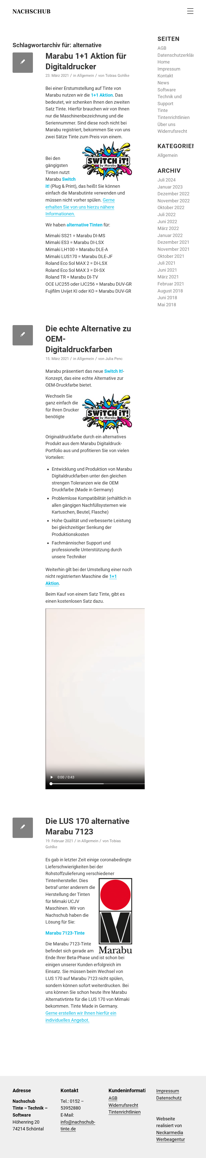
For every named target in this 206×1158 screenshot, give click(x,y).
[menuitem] (187, 11)
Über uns (166, 124)
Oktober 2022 (171, 207)
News (163, 82)
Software (167, 89)
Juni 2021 (167, 270)
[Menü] (187, 11)
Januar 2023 (170, 187)
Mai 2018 (167, 304)
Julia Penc (114, 358)
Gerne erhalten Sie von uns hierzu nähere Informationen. (80, 206)
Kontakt (165, 75)
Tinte (163, 110)
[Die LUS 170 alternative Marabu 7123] (23, 828)
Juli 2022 (167, 214)
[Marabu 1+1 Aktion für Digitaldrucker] (23, 62)
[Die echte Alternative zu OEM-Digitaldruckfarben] (23, 335)
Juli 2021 (167, 263)
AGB (162, 48)
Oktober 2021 (171, 256)
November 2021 (174, 249)
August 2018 (170, 290)
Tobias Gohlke (117, 75)
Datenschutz (169, 1098)
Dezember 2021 (173, 242)
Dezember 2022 (173, 193)
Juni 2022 (167, 221)
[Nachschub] (31, 11)
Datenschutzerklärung (180, 55)
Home (164, 62)
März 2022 (168, 228)
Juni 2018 (167, 297)
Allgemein (85, 75)
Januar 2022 (170, 235)
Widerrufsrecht (172, 131)
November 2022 (174, 200)
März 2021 (168, 276)
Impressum (169, 69)
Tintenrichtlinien (174, 117)
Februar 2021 (171, 283)
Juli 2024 (167, 179)
